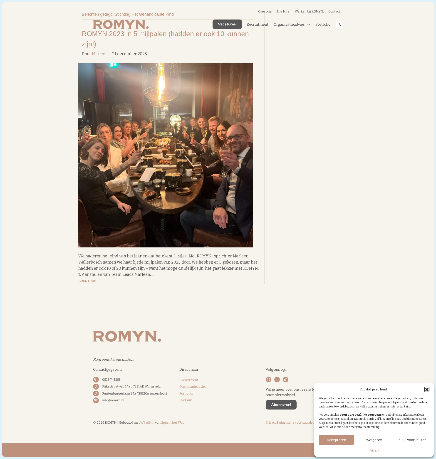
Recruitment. (189, 380)
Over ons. (186, 400)
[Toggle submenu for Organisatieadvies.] (308, 24)
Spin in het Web (172, 422)
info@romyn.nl (113, 400)
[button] (427, 389)
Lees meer (88, 280)
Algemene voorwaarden (297, 422)
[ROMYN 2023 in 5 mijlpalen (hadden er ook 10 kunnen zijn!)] (165, 154)
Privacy (374, 450)
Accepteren (336, 440)
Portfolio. (186, 393)
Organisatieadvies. (193, 387)
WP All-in (147, 422)
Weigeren (374, 440)
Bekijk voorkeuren (411, 440)
